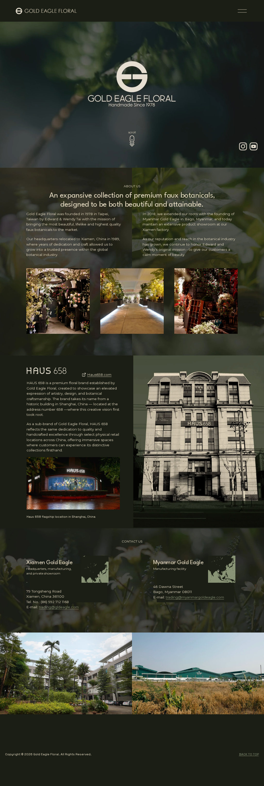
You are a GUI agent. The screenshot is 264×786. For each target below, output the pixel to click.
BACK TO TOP (249, 754)
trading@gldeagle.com (59, 607)
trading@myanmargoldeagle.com (195, 597)
